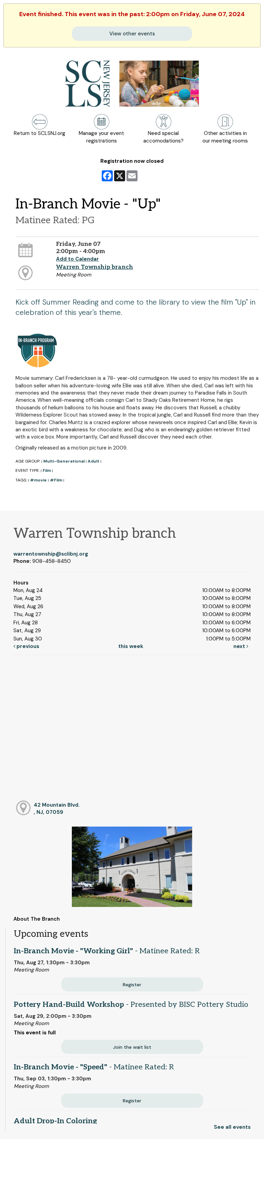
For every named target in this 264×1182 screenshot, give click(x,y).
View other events (132, 33)
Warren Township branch (94, 267)
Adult (93, 461)
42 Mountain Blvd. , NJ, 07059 (57, 809)
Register (132, 984)
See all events (232, 1127)
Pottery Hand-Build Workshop (131, 1004)
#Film (56, 480)
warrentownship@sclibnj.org (50, 553)
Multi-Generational (64, 461)
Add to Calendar (77, 258)
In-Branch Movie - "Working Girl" (107, 950)
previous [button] (27, 646)
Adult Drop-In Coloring (55, 1120)
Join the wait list (132, 1047)
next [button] (239, 646)
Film (47, 470)
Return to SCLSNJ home (31, 1171)
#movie (38, 480)
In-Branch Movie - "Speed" (94, 1066)
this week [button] (130, 646)
